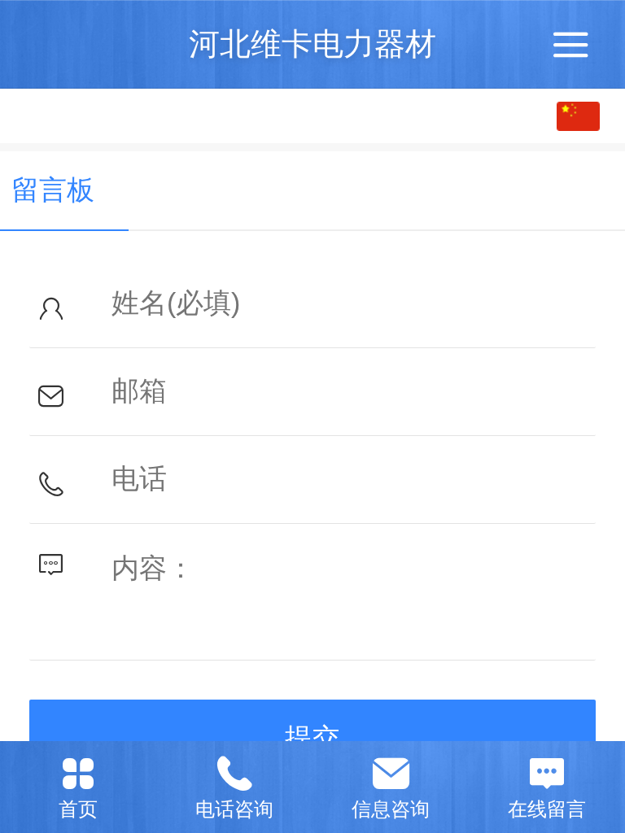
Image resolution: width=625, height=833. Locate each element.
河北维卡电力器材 (312, 43)
